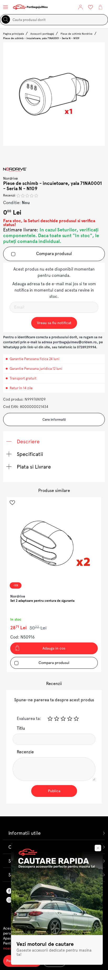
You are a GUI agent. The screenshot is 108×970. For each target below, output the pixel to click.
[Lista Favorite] (90, 7)
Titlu (21, 728)
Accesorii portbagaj (42, 33)
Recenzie (25, 751)
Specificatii (29, 454)
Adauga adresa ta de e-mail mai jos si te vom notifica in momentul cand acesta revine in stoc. (54, 290)
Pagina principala (13, 33)
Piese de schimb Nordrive (77, 33)
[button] (80, 7)
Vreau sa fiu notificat (54, 323)
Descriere (27, 441)
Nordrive (10, 178)
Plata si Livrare (33, 467)
